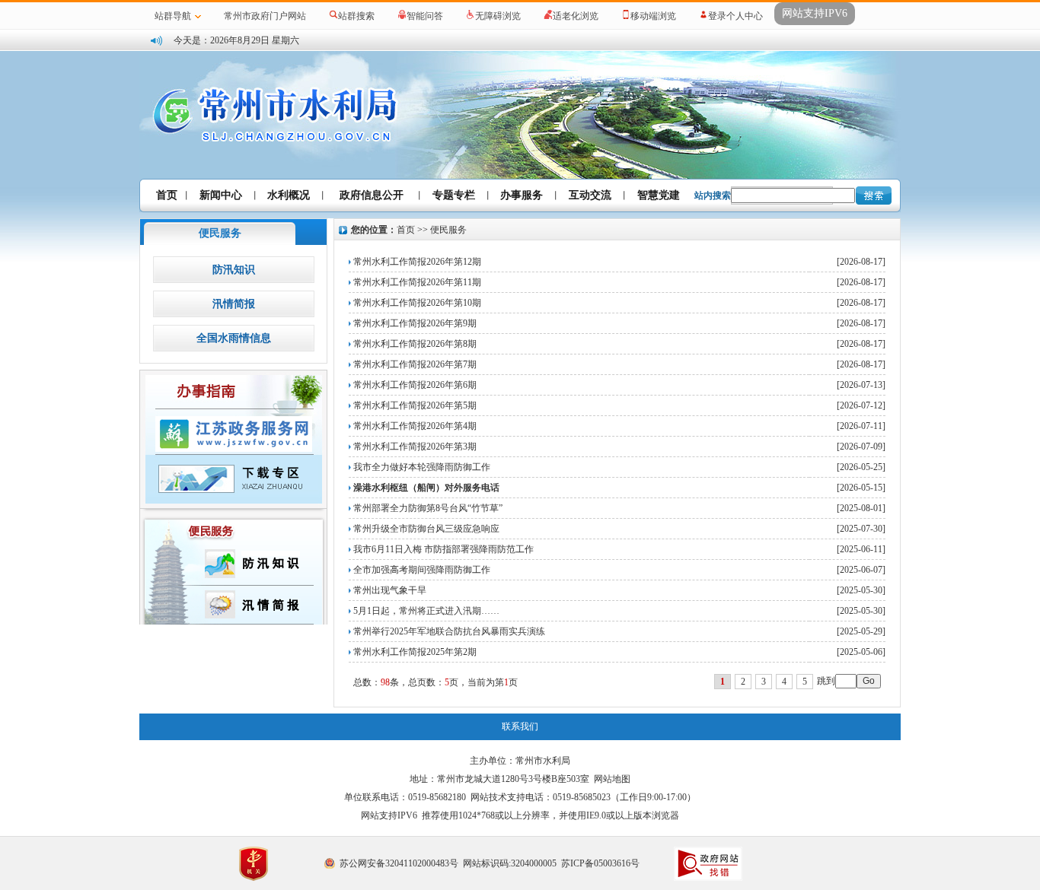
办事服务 (521, 195)
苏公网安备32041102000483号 (399, 863)
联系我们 (520, 726)
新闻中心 (220, 195)
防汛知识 (233, 269)
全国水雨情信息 (233, 338)
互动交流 (590, 195)
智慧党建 (658, 195)
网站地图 (612, 779)
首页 (166, 195)
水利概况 (288, 195)
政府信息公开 (372, 195)
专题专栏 (453, 195)
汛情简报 (233, 304)
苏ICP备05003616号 (600, 863)
